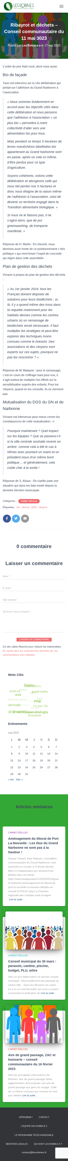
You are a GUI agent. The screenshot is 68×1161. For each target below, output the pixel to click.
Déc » (19, 779)
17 (26, 760)
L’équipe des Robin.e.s (34, 1126)
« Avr (11, 779)
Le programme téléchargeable (34, 1135)
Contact (44, 1117)
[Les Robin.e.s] (20, 6)
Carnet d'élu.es (29, 501)
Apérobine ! (26, 1117)
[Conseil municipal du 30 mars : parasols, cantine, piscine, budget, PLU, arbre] (34, 930)
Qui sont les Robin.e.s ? (48, 1144)
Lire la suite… (17, 899)
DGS (34, 507)
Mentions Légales (17, 1144)
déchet (26, 507)
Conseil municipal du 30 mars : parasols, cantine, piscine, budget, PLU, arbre (32, 966)
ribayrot (43, 507)
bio (18, 507)
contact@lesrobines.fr (34, 1152)
